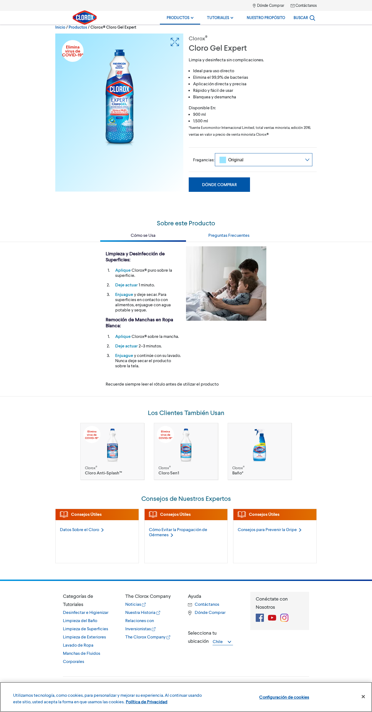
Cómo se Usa (143, 235)
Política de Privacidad (146, 701)
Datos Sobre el (79, 529)
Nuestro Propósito (266, 17)
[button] (88, 600)
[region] (186, 697)
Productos (178, 17)
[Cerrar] (363, 697)
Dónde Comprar (270, 5)
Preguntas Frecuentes (228, 235)
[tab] (88, 628)
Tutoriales (218, 17)
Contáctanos (306, 5)
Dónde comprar (219, 184)
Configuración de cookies (284, 696)
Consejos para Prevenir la (267, 529)
